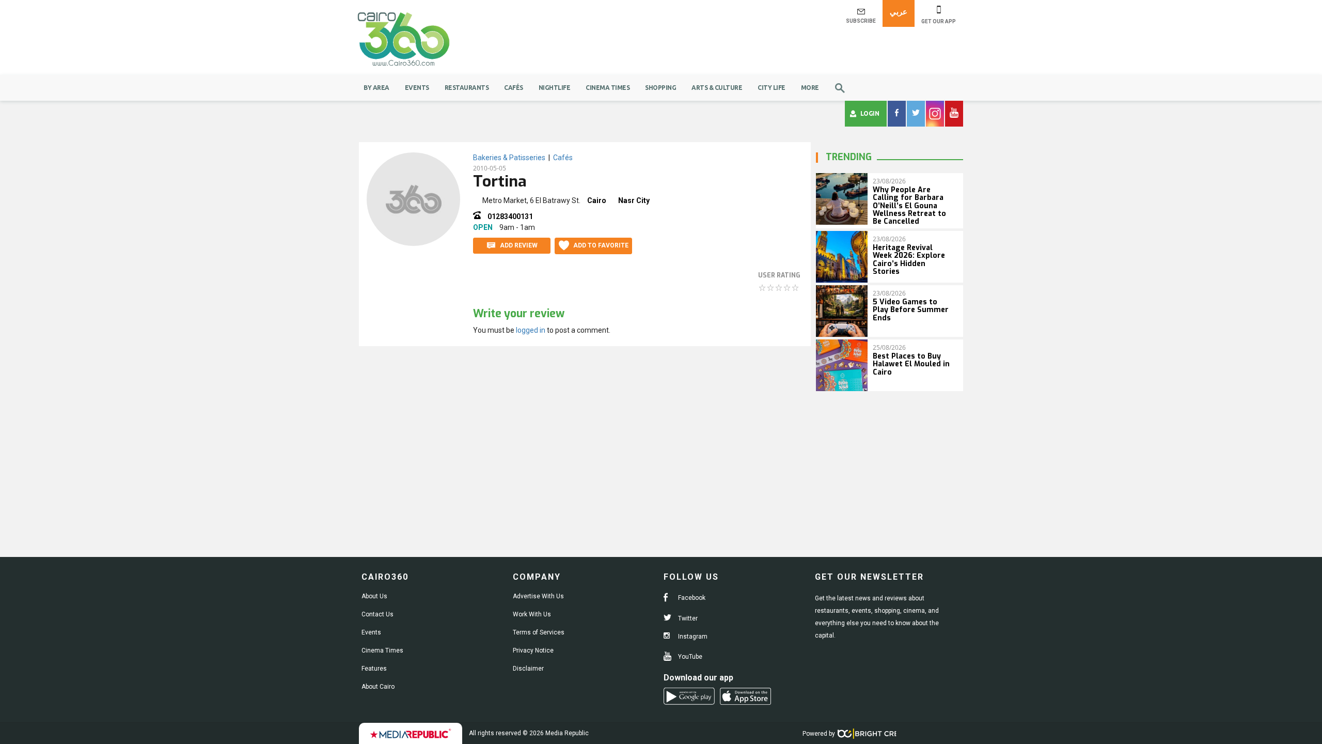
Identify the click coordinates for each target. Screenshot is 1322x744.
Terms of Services (538, 632)
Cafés (513, 87)
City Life (771, 87)
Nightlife (555, 87)
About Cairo (378, 686)
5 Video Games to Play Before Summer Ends (911, 310)
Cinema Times (607, 87)
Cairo (596, 200)
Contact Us (377, 614)
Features (374, 668)
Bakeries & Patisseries (509, 157)
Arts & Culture (716, 87)
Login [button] (869, 113)
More (810, 87)
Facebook (690, 597)
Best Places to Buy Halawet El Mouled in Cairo (911, 364)
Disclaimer (528, 668)
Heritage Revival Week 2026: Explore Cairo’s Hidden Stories (909, 259)
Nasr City (634, 200)
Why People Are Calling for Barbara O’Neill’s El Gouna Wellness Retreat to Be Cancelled (909, 206)
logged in (530, 330)
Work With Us (532, 614)
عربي (898, 11)
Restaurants (467, 87)
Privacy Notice (533, 650)
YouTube (689, 656)
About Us (374, 596)
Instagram (691, 636)
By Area (376, 87)
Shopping (660, 87)
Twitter (687, 618)
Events (417, 87)
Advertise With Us (538, 596)
